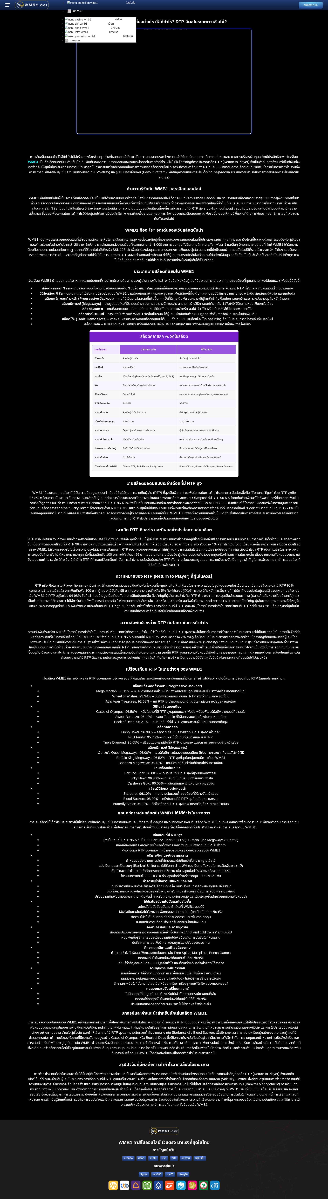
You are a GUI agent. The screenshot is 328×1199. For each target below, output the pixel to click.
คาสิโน (153, 1158)
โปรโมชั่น (199, 1158)
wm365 (157, 1174)
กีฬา (174, 1158)
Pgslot (143, 1174)
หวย (164, 1158)
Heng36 (183, 1174)
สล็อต (141, 1158)
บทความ (185, 1158)
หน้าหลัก (128, 1158)
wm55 (170, 1174)
